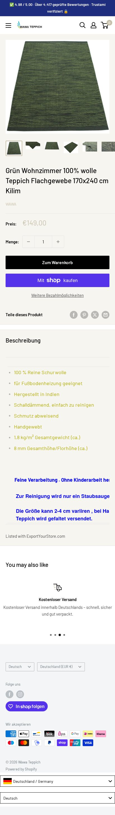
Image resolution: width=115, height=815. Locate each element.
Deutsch (15, 666)
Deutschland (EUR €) (56, 666)
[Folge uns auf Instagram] (20, 694)
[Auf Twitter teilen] (95, 314)
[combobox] (57, 781)
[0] (104, 25)
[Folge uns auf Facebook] (9, 694)
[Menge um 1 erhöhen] (58, 242)
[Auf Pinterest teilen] (84, 314)
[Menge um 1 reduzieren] (28, 242)
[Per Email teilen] (105, 314)
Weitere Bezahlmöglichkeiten (57, 295)
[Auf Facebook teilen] (74, 314)
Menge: (12, 241)
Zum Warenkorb (57, 262)
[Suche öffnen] (83, 25)
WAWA (11, 204)
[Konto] (93, 25)
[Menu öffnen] (8, 25)
